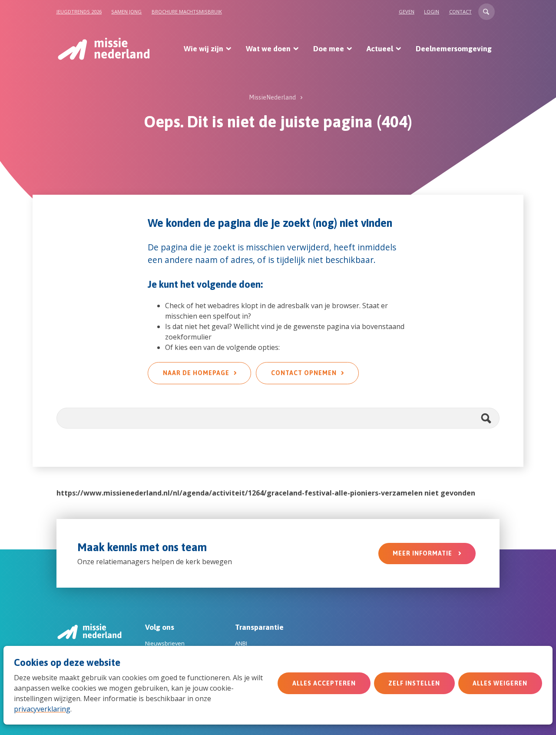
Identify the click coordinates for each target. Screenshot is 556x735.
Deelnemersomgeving (454, 48)
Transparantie (259, 627)
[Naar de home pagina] (103, 48)
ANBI (241, 643)
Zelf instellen (414, 683)
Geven (406, 11)
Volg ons (159, 627)
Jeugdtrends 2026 (79, 11)
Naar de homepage (196, 372)
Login (431, 11)
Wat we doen (268, 48)
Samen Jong (126, 11)
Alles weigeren (500, 683)
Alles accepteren (324, 683)
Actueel (380, 48)
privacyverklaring (42, 709)
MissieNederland (272, 97)
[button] (486, 11)
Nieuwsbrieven (165, 643)
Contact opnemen (304, 372)
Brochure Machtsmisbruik (187, 11)
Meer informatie (423, 553)
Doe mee (328, 48)
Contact (460, 11)
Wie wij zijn (203, 48)
